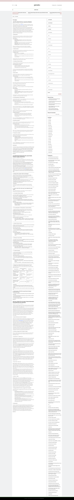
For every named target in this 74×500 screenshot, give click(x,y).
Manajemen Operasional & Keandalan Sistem (54, 310)
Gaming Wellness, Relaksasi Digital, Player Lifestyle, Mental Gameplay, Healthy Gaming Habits (54, 222)
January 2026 (50, 128)
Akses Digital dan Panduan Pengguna (53, 162)
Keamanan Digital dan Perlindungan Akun (53, 270)
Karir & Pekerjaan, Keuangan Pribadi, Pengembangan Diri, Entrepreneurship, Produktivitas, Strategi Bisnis (53, 240)
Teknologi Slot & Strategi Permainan (53, 480)
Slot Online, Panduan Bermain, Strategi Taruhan (54, 413)
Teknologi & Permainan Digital (52, 455)
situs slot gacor (21, 320)
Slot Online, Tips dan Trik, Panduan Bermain (53, 422)
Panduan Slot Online (50, 370)
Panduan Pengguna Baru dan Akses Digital (53, 366)
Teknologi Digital (50, 461)
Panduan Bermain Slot (51, 333)
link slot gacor (50, 32)
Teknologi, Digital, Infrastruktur (52, 481)
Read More (14, 153)
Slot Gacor (49, 38)
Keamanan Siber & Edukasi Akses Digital (53, 278)
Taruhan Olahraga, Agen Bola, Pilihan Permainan (54, 437)
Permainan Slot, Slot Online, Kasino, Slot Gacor (54, 395)
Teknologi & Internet (50, 450)
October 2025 (50, 133)
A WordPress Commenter (51, 114)
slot (25, 168)
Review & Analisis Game (51, 400)
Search (49, 92)
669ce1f (14, 23)
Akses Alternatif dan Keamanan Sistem (53, 158)
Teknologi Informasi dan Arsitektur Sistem (53, 471)
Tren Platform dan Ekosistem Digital (53, 490)
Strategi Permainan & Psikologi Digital (53, 425)
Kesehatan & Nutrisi (50, 287)
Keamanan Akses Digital (51, 253)
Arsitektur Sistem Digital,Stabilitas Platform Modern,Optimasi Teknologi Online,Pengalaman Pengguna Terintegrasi (54, 171)
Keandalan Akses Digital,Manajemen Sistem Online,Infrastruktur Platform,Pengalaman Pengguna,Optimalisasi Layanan (54, 285)
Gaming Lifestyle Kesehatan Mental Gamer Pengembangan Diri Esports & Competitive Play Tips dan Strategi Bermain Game (54, 217)
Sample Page (36, 9)
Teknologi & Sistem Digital (51, 456)
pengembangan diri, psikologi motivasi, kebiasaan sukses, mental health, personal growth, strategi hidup (54, 381)
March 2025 (49, 144)
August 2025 (50, 136)
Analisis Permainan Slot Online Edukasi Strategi (54, 167)
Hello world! (57, 114)
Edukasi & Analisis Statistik (51, 190)
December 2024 (50, 149)
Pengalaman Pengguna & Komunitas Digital (53, 372)
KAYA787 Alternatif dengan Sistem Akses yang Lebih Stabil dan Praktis (19, 12)
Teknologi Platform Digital (51, 478)
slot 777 (49, 51)
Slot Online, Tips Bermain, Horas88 (52, 420)
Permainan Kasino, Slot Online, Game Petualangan (54, 386)
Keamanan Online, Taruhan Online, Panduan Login (54, 274)
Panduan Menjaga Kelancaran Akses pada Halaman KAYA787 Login (40, 12)
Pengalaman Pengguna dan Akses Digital (53, 373)
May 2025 (49, 141)
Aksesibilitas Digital (50, 164)
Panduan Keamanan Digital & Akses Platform (54, 346)
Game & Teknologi (50, 202)
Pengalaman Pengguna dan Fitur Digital (53, 375)
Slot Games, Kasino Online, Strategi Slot (53, 407)
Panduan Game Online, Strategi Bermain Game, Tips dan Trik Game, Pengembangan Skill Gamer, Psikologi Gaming (54, 341)
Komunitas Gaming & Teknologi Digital (53, 295)
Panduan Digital (50, 334)
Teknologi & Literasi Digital (51, 453)
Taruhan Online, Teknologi (51, 439)
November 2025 (50, 131)
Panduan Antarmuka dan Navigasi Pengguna (54, 331)
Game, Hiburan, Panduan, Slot (52, 214)
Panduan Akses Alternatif (51, 324)
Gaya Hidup (49, 226)
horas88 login (50, 232)
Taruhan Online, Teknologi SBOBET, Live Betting (54, 440)
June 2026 (49, 120)
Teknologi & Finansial (51, 445)
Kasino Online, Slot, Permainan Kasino (53, 248)
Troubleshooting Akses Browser (52, 492)
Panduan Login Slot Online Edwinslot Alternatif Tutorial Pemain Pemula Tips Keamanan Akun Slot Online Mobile (54, 357)
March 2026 (49, 125)
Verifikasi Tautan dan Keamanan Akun (53, 495)
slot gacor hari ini (50, 83)
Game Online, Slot (50, 209)
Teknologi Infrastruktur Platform (52, 475)
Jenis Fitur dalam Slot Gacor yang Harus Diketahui (22, 21)
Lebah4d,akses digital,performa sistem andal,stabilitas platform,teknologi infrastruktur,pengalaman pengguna (53, 298)
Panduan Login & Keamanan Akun (52, 350)
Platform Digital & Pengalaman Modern (53, 397)
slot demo (49, 64)
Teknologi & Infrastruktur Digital (52, 448)
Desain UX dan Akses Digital (52, 189)
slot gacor (22, 24)
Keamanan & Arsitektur (51, 250)
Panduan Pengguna (50, 361)
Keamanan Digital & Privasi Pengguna (53, 267)
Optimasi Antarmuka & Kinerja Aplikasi (53, 322)
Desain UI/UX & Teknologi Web (52, 187)
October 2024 (50, 152)
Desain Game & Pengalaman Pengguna (53, 182)
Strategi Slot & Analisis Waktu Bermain (53, 433)
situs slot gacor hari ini (51, 73)
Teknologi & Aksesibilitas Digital (52, 442)
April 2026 (49, 123)
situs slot (49, 54)
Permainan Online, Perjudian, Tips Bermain (53, 388)
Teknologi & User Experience (52, 458)
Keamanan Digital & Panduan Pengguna (53, 265)
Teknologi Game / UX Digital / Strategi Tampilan (54, 469)
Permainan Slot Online (51, 391)
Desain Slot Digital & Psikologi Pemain (53, 184)
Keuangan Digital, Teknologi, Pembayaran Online (54, 291)
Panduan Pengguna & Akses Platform (53, 363)
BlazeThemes (42, 498)
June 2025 (49, 139)
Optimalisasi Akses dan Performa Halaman (53, 319)
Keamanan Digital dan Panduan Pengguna (53, 268)
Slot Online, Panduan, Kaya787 (52, 417)
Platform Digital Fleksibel (51, 398)
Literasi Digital (50, 300)
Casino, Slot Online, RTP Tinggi (52, 181)
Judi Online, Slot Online (51, 235)
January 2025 (50, 147)
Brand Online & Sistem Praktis (52, 179)
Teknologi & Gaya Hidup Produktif (52, 447)
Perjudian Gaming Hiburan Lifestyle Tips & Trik (54, 383)
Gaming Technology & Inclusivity (52, 219)
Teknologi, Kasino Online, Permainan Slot (53, 483)
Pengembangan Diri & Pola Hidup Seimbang (53, 378)
